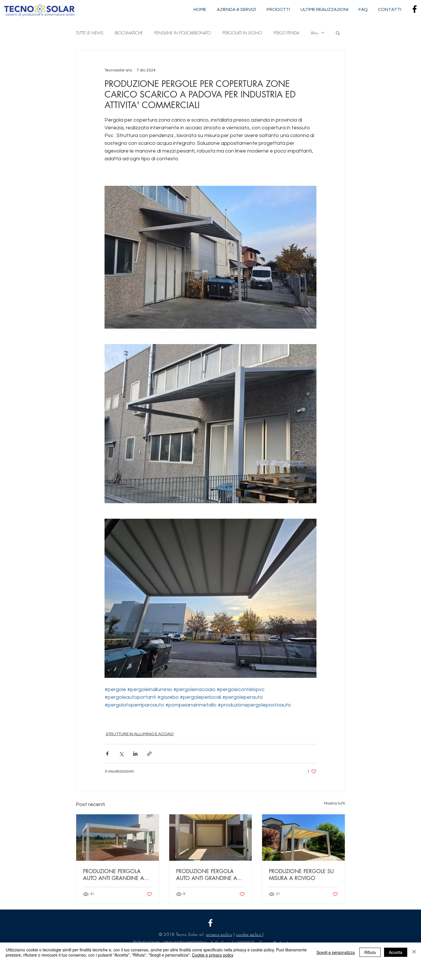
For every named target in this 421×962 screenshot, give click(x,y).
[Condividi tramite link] (149, 753)
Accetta (395, 952)
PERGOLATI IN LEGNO (242, 32)
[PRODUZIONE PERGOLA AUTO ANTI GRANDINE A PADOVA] (117, 837)
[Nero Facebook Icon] (415, 9)
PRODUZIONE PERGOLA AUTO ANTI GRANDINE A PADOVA (113, 874)
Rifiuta (370, 952)
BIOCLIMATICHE (129, 32)
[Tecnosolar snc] (210, 923)
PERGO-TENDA (286, 32)
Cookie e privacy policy (212, 955)
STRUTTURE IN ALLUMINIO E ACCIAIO (140, 734)
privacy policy (219, 934)
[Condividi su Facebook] (107, 753)
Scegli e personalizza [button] (335, 952)
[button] (338, 32)
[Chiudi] (414, 952)
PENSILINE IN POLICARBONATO (182, 32)
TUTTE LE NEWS (89, 32)
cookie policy (249, 934)
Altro (314, 32)
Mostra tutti (334, 803)
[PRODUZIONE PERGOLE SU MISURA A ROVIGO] (303, 837)
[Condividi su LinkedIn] (135, 753)
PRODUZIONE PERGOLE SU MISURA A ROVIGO (301, 874)
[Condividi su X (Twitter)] (121, 753)
